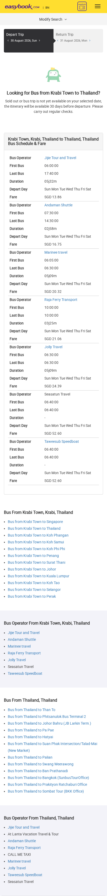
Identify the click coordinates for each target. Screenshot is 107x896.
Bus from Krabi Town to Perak (32, 596)
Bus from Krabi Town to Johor (32, 569)
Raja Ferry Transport (60, 300)
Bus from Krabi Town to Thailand (34, 528)
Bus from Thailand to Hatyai (30, 737)
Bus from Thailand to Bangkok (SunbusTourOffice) (48, 778)
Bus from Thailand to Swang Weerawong (40, 764)
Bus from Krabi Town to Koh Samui (36, 542)
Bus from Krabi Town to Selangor (34, 589)
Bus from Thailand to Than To (31, 710)
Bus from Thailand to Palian (30, 757)
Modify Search (51, 19)
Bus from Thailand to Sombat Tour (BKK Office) (46, 791)
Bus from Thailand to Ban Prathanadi (38, 771)
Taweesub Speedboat (61, 441)
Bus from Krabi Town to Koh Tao (34, 583)
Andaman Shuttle (58, 205)
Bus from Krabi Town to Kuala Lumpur (38, 576)
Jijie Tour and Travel (60, 158)
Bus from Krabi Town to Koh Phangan (38, 535)
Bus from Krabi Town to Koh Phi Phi (36, 549)
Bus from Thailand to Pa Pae (31, 730)
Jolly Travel (53, 347)
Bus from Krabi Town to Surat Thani (36, 562)
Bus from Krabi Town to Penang (33, 556)
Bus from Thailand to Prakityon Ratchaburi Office (47, 784)
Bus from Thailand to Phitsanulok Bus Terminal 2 (47, 716)
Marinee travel (55, 252)
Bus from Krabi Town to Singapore (35, 522)
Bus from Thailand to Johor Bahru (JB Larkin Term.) (49, 723)
